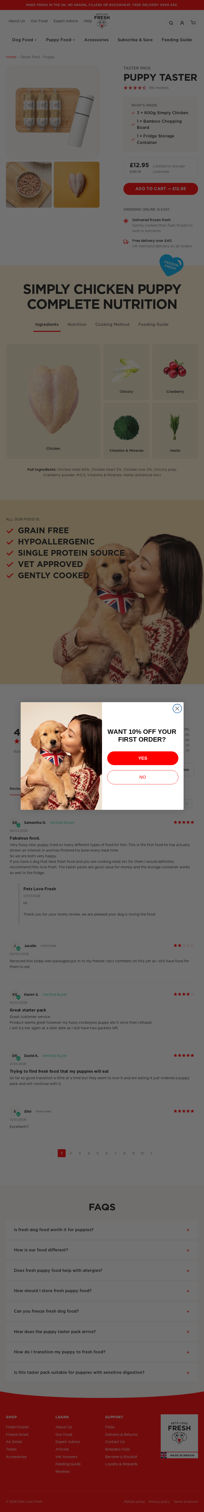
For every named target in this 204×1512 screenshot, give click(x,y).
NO (142, 777)
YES (142, 758)
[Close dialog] (177, 708)
